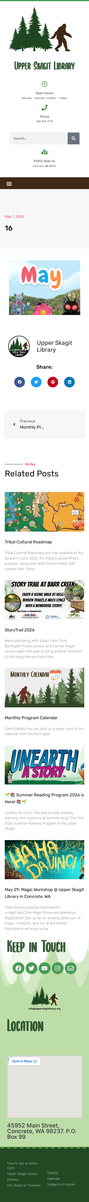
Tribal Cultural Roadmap (29, 542)
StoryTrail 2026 (20, 630)
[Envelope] (71, 968)
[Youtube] (45, 968)
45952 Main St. (44, 161)
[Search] (74, 138)
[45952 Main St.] (44, 152)
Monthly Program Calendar (31, 717)
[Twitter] (31, 968)
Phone (44, 116)
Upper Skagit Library (44, 66)
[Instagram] (58, 968)
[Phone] (44, 108)
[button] (9, 183)
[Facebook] (18, 968)
